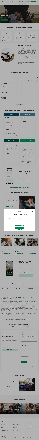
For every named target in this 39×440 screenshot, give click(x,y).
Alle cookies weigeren (19, 227)
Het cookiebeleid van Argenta (19, 214)
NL (32, 211)
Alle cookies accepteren (19, 225)
